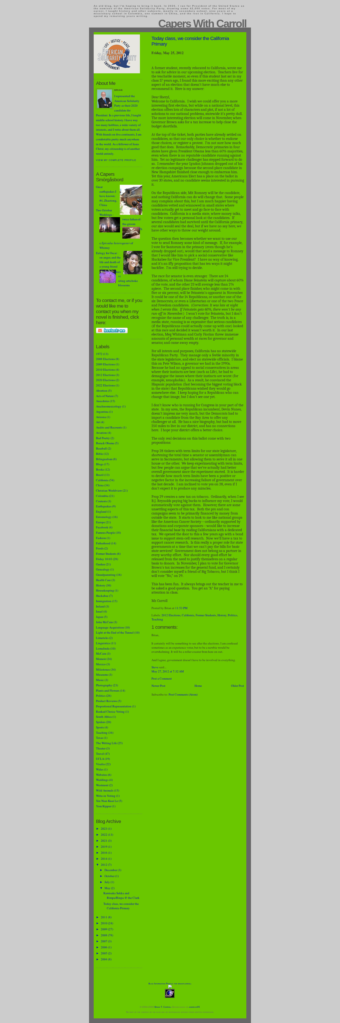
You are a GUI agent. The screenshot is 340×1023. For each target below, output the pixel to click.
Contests (101, 501)
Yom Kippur (103, 806)
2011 (104, 917)
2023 (104, 828)
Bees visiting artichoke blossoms (126, 278)
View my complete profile (116, 160)
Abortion (101, 390)
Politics (232, 615)
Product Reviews (106, 701)
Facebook (102, 527)
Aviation (101, 433)
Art (98, 422)
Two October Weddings (104, 212)
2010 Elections (105, 369)
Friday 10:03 (104, 559)
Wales (99, 769)
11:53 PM (181, 608)
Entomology (104, 517)
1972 (99, 354)
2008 (104, 935)
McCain (101, 653)
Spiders (100, 722)
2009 (104, 929)
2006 (104, 947)
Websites (101, 775)
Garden (100, 564)
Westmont (102, 785)
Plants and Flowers (107, 690)
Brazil (100, 475)
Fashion (101, 538)
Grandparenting (106, 575)
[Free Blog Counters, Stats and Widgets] (170, 987)
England (101, 511)
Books (100, 469)
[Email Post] (188, 608)
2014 (104, 859)
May (108, 888)
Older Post (237, 686)
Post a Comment (161, 678)
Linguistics (103, 643)
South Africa (104, 717)
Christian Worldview (109, 490)
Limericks (102, 638)
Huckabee (102, 596)
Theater (100, 748)
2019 (104, 846)
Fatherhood (103, 543)
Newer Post (158, 686)
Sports (100, 727)
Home (198, 686)
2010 (104, 923)
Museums (102, 674)
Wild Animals (104, 790)
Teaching (157, 619)
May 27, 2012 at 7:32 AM (167, 671)
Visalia (100, 764)
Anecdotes (102, 401)
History (221, 615)
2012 (104, 865)
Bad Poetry (103, 438)
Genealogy (103, 569)
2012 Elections (170, 615)
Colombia (102, 496)
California (188, 615)
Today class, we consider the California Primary (121, 906)
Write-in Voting (105, 796)
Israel (99, 611)
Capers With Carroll (202, 24)
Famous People (105, 532)
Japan (99, 617)
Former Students (206, 615)
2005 (104, 953)
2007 (104, 941)
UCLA (100, 759)
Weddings (102, 780)
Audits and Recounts (109, 427)
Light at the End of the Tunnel (115, 632)
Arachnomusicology (108, 406)
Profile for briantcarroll (179, 983)
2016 (104, 852)
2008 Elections (105, 359)
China (100, 485)
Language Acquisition (110, 627)
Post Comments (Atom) (183, 694)
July (108, 882)
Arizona (101, 417)
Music (100, 680)
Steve (154, 667)
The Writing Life (106, 743)
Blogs (99, 464)
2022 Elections (105, 385)
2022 (104, 834)
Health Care (103, 580)
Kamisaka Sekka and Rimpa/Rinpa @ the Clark (121, 895)
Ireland (100, 606)
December (111, 870)
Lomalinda (103, 648)
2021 (104, 840)
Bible (99, 454)
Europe (100, 522)
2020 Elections (105, 380)
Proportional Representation (113, 706)
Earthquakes (103, 506)
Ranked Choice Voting (110, 711)
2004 (104, 959)
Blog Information (156, 983)
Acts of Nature (105, 396)
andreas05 (194, 1007)
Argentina (102, 412)
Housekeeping (105, 590)
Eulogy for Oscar (106, 253)
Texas (99, 738)
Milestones (103, 669)
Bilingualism (104, 459)
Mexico (101, 664)
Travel (100, 754)
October (110, 876)
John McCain (104, 622)
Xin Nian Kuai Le (107, 801)
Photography (104, 685)
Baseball (101, 448)
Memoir (101, 659)
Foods (100, 548)
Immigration (103, 601)
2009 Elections (105, 364)
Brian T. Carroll (163, 1007)
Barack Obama (105, 443)
